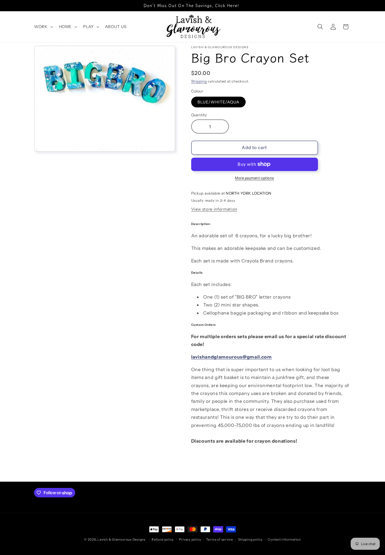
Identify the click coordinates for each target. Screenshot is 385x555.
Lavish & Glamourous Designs (121, 539)
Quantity (199, 115)
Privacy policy (190, 539)
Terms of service (219, 539)
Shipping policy (250, 539)
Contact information (284, 539)
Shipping (199, 81)
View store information (214, 209)
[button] (43, 27)
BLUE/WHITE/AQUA (218, 101)
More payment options (254, 178)
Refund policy (163, 539)
